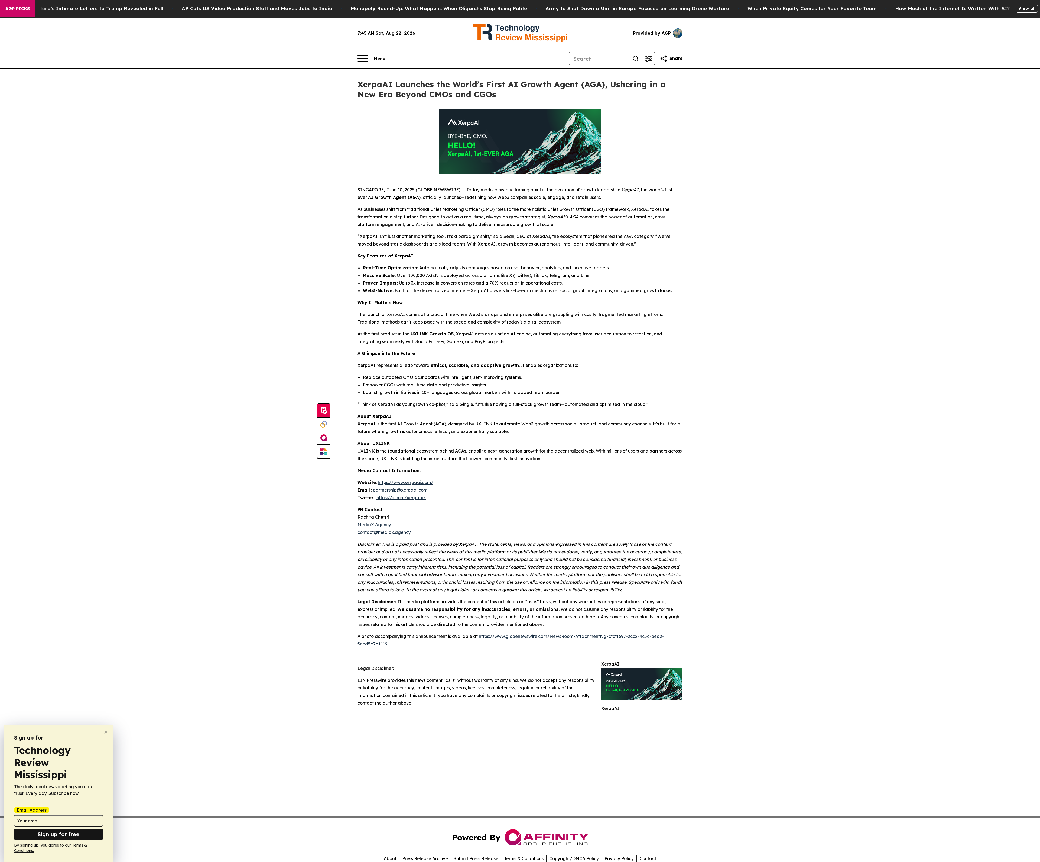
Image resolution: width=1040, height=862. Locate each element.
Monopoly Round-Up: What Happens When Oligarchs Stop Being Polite (439, 8)
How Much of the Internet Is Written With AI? (952, 8)
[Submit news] (323, 411)
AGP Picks (17, 8)
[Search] (635, 58)
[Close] (105, 732)
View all (1026, 8)
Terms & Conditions (524, 858)
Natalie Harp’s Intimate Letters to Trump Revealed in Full (90, 8)
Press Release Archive (425, 858)
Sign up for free (58, 834)
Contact (647, 858)
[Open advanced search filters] (648, 58)
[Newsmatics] (323, 451)
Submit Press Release (476, 858)
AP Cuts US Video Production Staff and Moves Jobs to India (257, 8)
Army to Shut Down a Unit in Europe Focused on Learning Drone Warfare (637, 8)
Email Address (32, 810)
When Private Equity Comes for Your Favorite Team (812, 8)
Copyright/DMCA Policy (574, 858)
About (390, 858)
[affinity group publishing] (323, 438)
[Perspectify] (323, 424)
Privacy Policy (619, 858)
